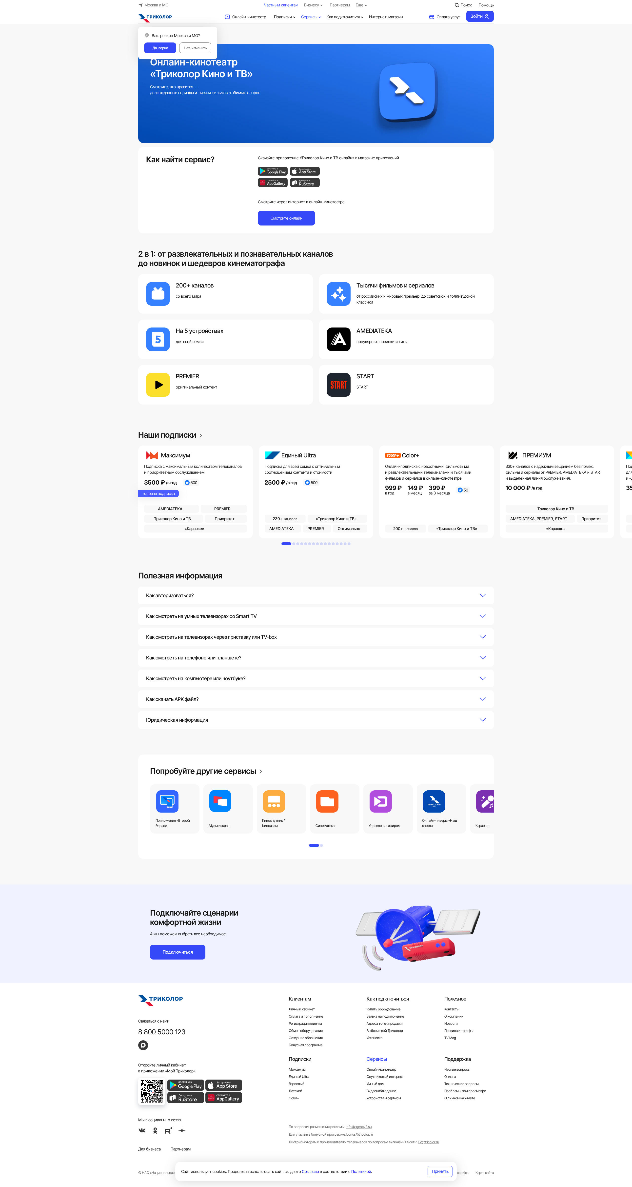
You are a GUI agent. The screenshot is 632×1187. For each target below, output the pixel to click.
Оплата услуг (448, 16)
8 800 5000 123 (162, 1032)
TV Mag (450, 1038)
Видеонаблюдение (381, 1091)
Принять (440, 1171)
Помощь (486, 4)
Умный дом (375, 1084)
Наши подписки (168, 435)
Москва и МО (156, 4)
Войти (477, 16)
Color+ (294, 1098)
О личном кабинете (459, 1098)
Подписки (283, 16)
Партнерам (340, 4)
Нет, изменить (195, 48)
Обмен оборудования (306, 1030)
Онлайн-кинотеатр (249, 16)
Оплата (450, 1076)
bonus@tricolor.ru (359, 1134)
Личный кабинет (302, 1009)
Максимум (297, 1069)
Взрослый (296, 1084)
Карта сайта (484, 1172)
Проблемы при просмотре (465, 1091)
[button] (316, 595)
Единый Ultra (299, 1076)
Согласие (310, 1171)
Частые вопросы (457, 1069)
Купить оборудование (383, 1009)
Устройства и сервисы (384, 1098)
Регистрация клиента (305, 1023)
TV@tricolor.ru (428, 1142)
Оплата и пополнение (306, 1016)
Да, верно (160, 48)
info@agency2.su (359, 1127)
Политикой (361, 1171)
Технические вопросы (461, 1084)
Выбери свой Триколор (385, 1030)
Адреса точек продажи (385, 1023)
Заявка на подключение (385, 1016)
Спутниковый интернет (385, 1076)
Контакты (451, 1009)
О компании (453, 1016)
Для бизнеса (149, 1148)
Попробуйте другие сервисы (204, 771)
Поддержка (457, 1059)
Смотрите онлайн (286, 218)
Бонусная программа (305, 1045)
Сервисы (309, 16)
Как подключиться (343, 16)
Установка (374, 1038)
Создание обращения (306, 1038)
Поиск (466, 4)
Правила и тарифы (458, 1030)
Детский (295, 1091)
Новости (451, 1023)
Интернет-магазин (386, 16)
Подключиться (178, 952)
